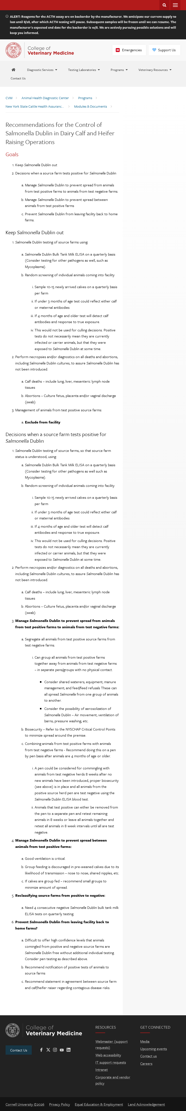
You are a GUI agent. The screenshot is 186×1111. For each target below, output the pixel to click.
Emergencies (132, 49)
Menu (175, 5)
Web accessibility (108, 1055)
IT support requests (110, 1062)
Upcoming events (153, 1048)
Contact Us (18, 1050)
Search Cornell (164, 5)
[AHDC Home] (13, 69)
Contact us (148, 1056)
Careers (146, 1063)
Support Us (167, 49)
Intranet (101, 1069)
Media (144, 1041)
